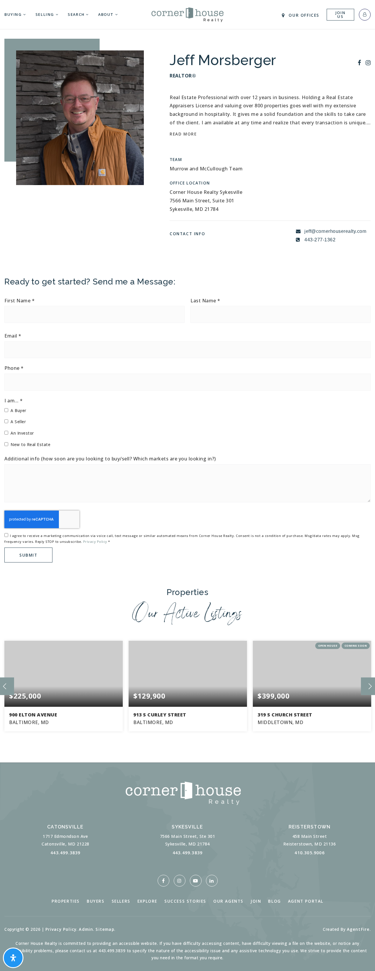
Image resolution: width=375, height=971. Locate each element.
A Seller (18, 421)
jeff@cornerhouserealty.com (335, 231)
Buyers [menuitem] (96, 901)
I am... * (13, 401)
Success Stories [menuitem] (185, 901)
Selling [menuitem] (45, 14)
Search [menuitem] (77, 14)
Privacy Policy (95, 541)
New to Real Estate (30, 444)
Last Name (205, 301)
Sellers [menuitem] (121, 901)
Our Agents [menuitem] (228, 901)
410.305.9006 (309, 852)
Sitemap (105, 929)
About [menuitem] (106, 14)
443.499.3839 (65, 852)
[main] (187, 381)
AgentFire (358, 929)
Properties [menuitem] (66, 901)
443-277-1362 (319, 239)
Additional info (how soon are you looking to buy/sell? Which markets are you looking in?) (110, 459)
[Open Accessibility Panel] (13, 958)
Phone (14, 368)
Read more (183, 133)
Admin (86, 929)
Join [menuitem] (255, 901)
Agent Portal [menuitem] (305, 901)
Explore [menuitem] (147, 901)
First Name (19, 301)
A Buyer (18, 410)
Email (12, 336)
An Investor (22, 433)
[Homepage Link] (187, 14)
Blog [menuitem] (274, 901)
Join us (340, 14)
